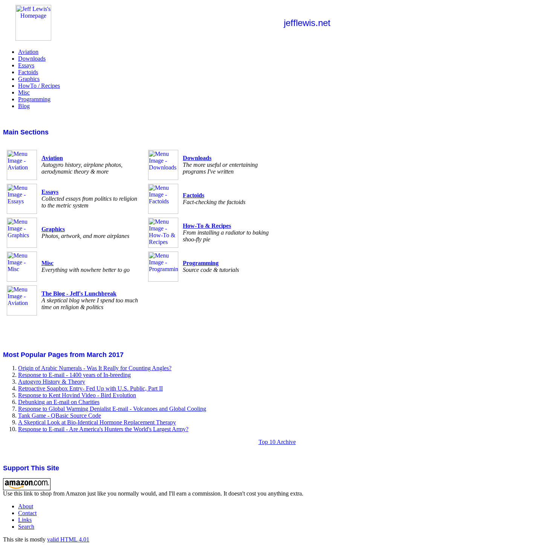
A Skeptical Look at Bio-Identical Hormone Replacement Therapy (97, 422)
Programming (34, 99)
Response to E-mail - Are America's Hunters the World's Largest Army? (103, 429)
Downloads (32, 58)
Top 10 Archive (277, 442)
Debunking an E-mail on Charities (58, 402)
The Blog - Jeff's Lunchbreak (78, 293)
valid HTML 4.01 (68, 539)
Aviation (28, 52)
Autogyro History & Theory (51, 381)
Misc (24, 92)
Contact (27, 513)
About (25, 506)
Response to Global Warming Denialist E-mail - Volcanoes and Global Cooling (112, 409)
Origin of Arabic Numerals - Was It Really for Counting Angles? (94, 368)
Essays (26, 65)
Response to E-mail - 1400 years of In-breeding (74, 375)
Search (26, 526)
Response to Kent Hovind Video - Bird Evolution (77, 395)
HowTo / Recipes (39, 85)
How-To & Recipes (207, 226)
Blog (24, 106)
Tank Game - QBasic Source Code (59, 415)
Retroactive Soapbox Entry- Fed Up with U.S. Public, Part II (90, 388)
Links (25, 520)
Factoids (28, 72)
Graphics (29, 79)
